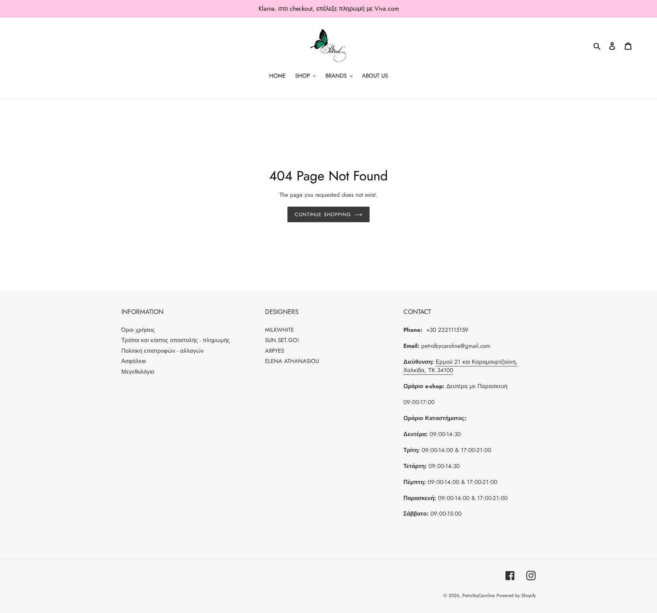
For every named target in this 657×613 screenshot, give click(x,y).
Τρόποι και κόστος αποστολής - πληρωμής (175, 340)
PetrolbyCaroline (478, 595)
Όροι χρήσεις (138, 330)
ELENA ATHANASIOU (292, 361)
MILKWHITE (279, 330)
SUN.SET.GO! (282, 340)
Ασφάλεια (133, 361)
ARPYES (274, 351)
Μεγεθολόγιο (137, 372)
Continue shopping (323, 214)
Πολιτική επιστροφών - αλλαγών (162, 351)
